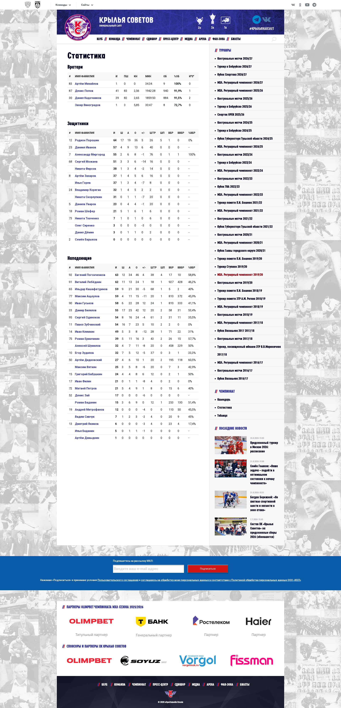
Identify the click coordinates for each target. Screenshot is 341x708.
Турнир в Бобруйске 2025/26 (234, 106)
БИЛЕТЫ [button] (235, 39)
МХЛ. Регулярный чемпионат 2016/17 (240, 362)
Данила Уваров (85, 204)
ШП (162, 132)
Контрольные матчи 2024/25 (234, 122)
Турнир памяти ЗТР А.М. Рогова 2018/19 (241, 298)
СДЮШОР (180, 684)
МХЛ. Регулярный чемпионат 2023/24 (240, 170)
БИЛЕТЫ (244, 684)
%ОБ (176, 76)
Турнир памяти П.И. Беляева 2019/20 (239, 258)
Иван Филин (83, 381)
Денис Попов (84, 91)
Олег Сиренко (84, 225)
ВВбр (181, 132)
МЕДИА (196, 684)
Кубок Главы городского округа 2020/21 (241, 250)
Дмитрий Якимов (87, 424)
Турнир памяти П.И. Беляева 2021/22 (239, 202)
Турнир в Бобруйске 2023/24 (234, 162)
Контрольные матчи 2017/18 (234, 338)
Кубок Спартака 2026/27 (232, 74)
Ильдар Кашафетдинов (91, 289)
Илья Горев (83, 182)
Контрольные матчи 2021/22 (234, 218)
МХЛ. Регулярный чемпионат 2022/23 (240, 194)
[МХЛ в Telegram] (314, 5)
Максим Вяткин (85, 367)
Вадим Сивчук (84, 416)
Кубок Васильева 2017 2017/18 (235, 330)
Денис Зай (82, 395)
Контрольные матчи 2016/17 (234, 370)
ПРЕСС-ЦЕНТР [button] (170, 39)
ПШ (126, 76)
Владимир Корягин (88, 190)
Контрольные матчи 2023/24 (234, 154)
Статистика (224, 407)
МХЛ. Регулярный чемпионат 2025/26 (240, 90)
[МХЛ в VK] (293, 5)
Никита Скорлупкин (88, 197)
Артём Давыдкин (87, 438)
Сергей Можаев (86, 161)
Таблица (222, 415)
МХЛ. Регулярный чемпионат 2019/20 (240, 274)
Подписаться (208, 568)
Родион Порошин (87, 140)
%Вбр (191, 132)
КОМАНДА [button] (114, 39)
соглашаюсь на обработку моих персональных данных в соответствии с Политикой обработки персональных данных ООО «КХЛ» (221, 580)
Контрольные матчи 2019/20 (234, 282)
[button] (274, 39)
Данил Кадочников (88, 98)
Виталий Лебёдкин (88, 282)
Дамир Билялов (85, 310)
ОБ (165, 76)
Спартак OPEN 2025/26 (230, 114)
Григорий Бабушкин (88, 374)
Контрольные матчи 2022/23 (234, 178)
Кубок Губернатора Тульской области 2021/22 (245, 226)
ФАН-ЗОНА (227, 684)
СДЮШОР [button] (152, 39)
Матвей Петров (86, 388)
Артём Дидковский (88, 360)
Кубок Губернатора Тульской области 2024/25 (245, 138)
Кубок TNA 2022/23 (228, 186)
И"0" (191, 76)
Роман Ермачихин (87, 338)
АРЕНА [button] (202, 39)
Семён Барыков (86, 239)
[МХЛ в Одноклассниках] (300, 5)
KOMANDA (119, 684)
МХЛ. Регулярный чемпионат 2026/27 (240, 82)
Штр (153, 132)
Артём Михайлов (86, 83)
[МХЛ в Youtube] (307, 5)
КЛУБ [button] (100, 39)
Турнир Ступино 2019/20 (232, 266)
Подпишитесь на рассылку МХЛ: (133, 560)
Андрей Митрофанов (89, 409)
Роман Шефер (85, 211)
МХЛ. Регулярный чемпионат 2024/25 (240, 146)
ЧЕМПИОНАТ (139, 684)
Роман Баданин (85, 402)
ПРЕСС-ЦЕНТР (160, 684)
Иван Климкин (84, 331)
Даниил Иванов (85, 147)
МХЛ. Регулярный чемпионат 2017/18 (240, 322)
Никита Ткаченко (87, 218)
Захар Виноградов (87, 105)
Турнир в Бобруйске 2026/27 (234, 66)
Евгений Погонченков (90, 275)
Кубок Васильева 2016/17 (232, 378)
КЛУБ (104, 684)
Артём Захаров (85, 176)
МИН (148, 76)
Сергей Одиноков (87, 317)
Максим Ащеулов (87, 296)
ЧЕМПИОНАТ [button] (133, 39)
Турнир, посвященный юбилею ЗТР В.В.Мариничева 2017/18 (249, 350)
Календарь (223, 399)
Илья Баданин (84, 431)
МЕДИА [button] (189, 39)
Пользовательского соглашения (118, 580)
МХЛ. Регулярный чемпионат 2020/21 (240, 242)
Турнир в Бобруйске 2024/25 (234, 130)
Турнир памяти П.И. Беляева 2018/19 (239, 290)
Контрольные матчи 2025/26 (234, 98)
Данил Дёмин (84, 232)
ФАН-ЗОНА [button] (219, 39)
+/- (143, 132)
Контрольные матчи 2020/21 (234, 234)
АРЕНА (210, 684)
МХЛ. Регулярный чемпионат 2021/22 (240, 210)
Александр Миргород (90, 154)
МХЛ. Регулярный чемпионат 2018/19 (240, 306)
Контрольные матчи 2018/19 (234, 314)
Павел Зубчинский (87, 324)
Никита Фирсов (85, 168)
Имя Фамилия (84, 76)
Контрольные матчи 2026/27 (234, 58)
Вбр (170, 132)
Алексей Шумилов (88, 345)
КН (135, 76)
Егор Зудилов (84, 353)
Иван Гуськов (84, 303)
